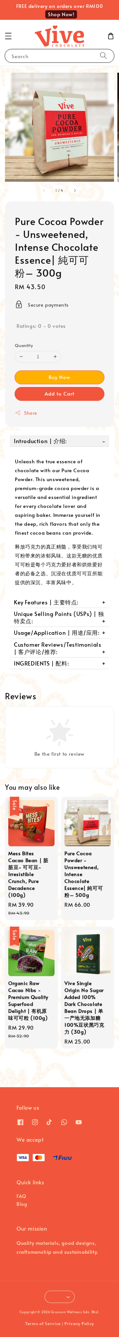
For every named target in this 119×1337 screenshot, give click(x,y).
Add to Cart (59, 393)
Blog (22, 1204)
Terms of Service (43, 1323)
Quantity (24, 345)
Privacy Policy (79, 1323)
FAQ (21, 1196)
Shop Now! (61, 14)
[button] (8, 36)
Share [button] (30, 413)
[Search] (103, 55)
